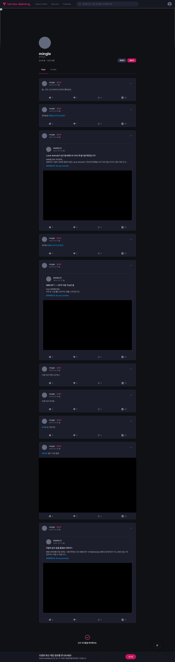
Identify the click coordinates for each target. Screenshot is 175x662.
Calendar (67, 4)
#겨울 (44, 427)
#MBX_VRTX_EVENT (57, 116)
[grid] (87, 350)
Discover (55, 4)
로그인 (130, 657)
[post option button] (131, 83)
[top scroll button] (157, 645)
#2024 (44, 453)
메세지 (122, 60)
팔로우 (132, 60)
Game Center (41, 4)
